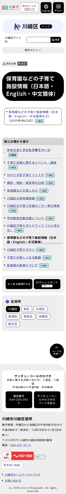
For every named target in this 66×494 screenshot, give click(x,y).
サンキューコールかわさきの (47, 400)
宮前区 (28, 316)
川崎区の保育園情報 (25, 198)
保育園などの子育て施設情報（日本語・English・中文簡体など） (33, 116)
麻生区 (13, 323)
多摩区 (43, 316)
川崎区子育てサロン (25, 249)
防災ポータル (29, 7)
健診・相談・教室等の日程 (30, 182)
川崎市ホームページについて (23, 474)
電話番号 (19, 400)
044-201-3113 (20, 445)
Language (46, 11)
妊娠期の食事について (27, 265)
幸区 (27, 309)
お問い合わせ (13, 480)
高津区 (13, 316)
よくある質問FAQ (18, 284)
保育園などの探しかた (27, 190)
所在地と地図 (12, 465)
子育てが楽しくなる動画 (29, 257)
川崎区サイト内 (13, 40)
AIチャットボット (47, 283)
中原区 (40, 309)
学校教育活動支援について (30, 218)
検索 (57, 39)
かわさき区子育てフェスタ (30, 175)
